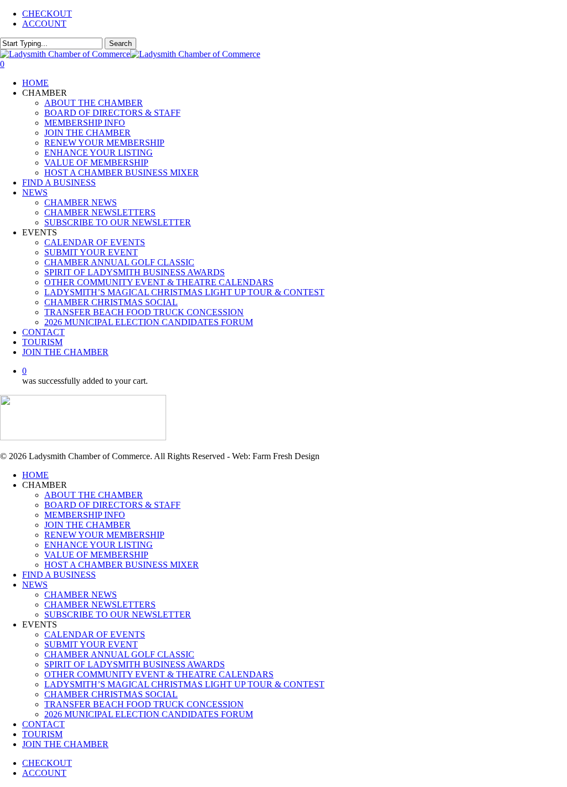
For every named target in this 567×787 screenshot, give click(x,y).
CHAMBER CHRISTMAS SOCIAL (111, 694)
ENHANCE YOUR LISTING (98, 544)
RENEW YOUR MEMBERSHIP (104, 534)
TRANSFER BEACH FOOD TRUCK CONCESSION (144, 704)
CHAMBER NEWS (80, 594)
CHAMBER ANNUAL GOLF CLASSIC (119, 654)
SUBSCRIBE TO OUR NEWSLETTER (117, 614)
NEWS (35, 584)
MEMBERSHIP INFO (84, 514)
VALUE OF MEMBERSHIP (96, 554)
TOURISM (42, 734)
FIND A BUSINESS (59, 574)
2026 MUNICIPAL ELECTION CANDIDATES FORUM (148, 714)
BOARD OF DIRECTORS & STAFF (112, 505)
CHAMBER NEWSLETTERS (100, 604)
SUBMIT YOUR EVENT (91, 644)
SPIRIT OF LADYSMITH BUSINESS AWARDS (134, 664)
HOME (35, 475)
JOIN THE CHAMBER (87, 524)
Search (120, 43)
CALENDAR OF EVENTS (94, 634)
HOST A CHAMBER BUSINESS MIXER (121, 564)
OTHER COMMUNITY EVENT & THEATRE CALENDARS (159, 674)
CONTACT (43, 724)
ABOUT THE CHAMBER (93, 495)
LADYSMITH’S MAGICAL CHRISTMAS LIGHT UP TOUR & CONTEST (184, 684)
